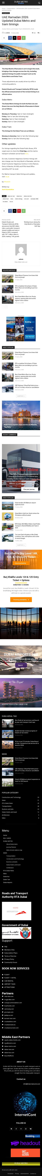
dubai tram (6, 199)
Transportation (11, 8)
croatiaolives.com (10, 1021)
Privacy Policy (9, 959)
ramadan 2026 (34, 199)
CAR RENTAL (8, 981)
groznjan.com (8, 1012)
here (26, 154)
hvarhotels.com (9, 1006)
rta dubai (5, 201)
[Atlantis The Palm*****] (21, 415)
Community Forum (10, 962)
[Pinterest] (19, 38)
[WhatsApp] (23, 38)
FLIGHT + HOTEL (10, 978)
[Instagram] (26, 1129)
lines (12, 199)
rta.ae (7, 177)
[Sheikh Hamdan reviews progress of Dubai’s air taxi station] (7, 734)
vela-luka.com (8, 996)
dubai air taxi (11, 196)
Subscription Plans (10, 953)
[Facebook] (10, 38)
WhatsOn (7, 182)
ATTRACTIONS (9, 987)
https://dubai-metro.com (21, 262)
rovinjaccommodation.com (13, 1003)
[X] (15, 38)
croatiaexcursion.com (11, 1028)
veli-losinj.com (9, 1009)
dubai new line (28, 196)
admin (8, 33)
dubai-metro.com (10, 1046)
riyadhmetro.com (10, 1043)
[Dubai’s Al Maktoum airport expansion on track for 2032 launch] (7, 782)
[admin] (3, 33)
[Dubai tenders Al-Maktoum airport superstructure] (7, 506)
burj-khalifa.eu (9, 1056)
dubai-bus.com (9, 1052)
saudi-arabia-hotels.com (12, 1040)
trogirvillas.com (9, 999)
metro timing (18, 199)
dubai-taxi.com (9, 1049)
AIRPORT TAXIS (9, 984)
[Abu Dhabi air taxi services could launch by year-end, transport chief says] (7, 723)
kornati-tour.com (10, 1018)
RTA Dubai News (7, 292)
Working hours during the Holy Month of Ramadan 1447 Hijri (32, 224)
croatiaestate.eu (9, 1025)
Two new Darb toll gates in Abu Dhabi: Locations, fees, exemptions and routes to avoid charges (27, 536)
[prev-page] (3, 307)
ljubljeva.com (8, 1015)
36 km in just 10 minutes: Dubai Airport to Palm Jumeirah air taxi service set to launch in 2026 (27, 743)
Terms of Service (10, 956)
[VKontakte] (31, 1129)
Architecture (6, 302)
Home (3, 8)
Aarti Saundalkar (8, 189)
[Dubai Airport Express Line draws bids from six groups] (7, 278)
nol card (26, 199)
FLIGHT (7, 975)
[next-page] (6, 307)
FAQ (5, 947)
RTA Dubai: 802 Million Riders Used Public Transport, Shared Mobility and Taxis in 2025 (27, 526)
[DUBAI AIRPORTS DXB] (21, 660)
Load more (20, 396)
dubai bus (19, 196)
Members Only (9, 950)
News (4, 281)
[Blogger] (11, 1129)
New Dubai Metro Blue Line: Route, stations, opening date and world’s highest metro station (25, 298)
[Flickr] (21, 1129)
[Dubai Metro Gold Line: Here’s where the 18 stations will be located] (7, 516)
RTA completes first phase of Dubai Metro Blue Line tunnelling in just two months (26, 288)
